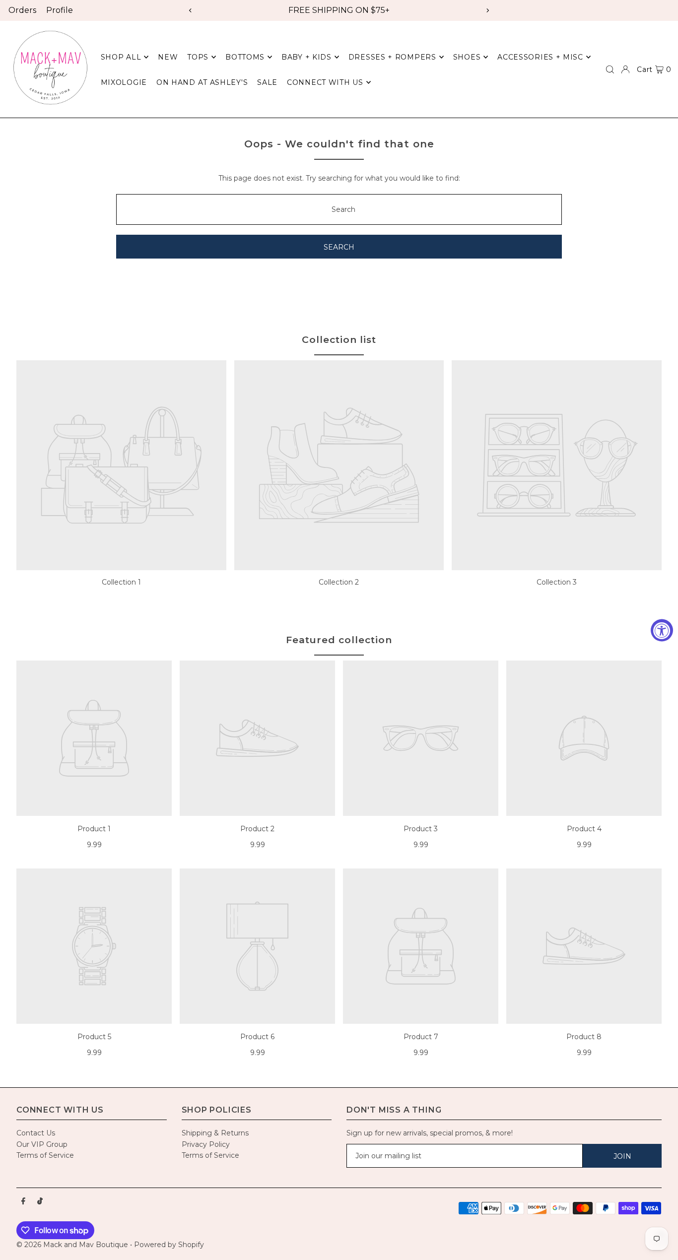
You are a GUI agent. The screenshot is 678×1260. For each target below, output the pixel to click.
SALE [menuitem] (267, 82)
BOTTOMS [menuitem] (245, 57)
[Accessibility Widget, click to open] (662, 630)
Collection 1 (121, 582)
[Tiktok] (40, 1201)
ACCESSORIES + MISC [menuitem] (540, 57)
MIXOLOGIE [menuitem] (124, 82)
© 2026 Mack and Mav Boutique (73, 1244)
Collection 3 (557, 582)
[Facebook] (23, 1201)
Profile (59, 10)
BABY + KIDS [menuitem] (306, 57)
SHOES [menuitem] (467, 57)
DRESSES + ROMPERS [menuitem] (392, 57)
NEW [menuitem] (168, 57)
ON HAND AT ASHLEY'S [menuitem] (202, 82)
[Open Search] (610, 69)
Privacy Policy (206, 1144)
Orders (22, 10)
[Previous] (191, 10)
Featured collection (339, 640)
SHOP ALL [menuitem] (121, 57)
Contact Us (35, 1132)
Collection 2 (339, 582)
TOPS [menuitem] (197, 57)
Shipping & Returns (215, 1132)
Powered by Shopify (169, 1244)
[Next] (487, 10)
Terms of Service (45, 1155)
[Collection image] (121, 465)
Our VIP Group (42, 1144)
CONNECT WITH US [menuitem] (325, 82)
